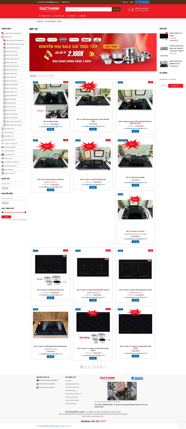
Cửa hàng (60, 16)
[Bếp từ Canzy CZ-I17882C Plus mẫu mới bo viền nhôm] (93, 311)
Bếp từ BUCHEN (10, 70)
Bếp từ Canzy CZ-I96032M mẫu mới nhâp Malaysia (50, 346)
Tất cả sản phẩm (50, 21)
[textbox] (14, 184)
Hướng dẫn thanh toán (72, 384)
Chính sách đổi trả (70, 403)
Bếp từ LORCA (10, 92)
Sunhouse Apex (80, 82)
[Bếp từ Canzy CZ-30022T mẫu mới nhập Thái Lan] (93, 253)
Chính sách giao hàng (71, 387)
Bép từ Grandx (10, 81)
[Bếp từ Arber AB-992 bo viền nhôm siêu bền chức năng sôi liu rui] (135, 84)
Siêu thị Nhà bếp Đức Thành (50, 426)
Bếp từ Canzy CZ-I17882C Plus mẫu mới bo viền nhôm (93, 349)
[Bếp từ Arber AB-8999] (50, 84)
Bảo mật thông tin (70, 390)
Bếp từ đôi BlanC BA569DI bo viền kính (51, 179)
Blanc (35, 140)
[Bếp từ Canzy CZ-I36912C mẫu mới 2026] (93, 142)
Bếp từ (6, 37)
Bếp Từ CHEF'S (10, 88)
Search (115, 9)
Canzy (78, 140)
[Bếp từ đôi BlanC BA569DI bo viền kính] (50, 142)
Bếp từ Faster (10, 62)
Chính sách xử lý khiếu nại (73, 394)
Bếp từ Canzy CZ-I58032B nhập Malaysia (50, 290)
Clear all (163, 85)
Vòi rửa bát (8, 151)
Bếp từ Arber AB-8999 (50, 121)
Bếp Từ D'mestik (11, 114)
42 (94, 367)
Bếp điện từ (8, 136)
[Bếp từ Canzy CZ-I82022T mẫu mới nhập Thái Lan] (135, 253)
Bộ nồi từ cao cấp (10, 143)
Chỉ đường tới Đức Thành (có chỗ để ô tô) (108, 402)
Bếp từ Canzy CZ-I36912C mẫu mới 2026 (93, 179)
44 (101, 367)
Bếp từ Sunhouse (11, 59)
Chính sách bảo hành (71, 397)
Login (131, 2)
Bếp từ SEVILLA (10, 55)
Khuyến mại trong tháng (11, 33)
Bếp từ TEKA (9, 110)
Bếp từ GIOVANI (11, 118)
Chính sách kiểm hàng (71, 400)
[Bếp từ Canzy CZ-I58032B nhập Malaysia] (50, 253)
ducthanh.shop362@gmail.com (48, 2)
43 (98, 367)
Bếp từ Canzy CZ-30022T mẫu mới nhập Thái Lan (93, 290)
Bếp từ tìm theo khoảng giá (14, 40)
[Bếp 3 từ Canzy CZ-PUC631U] (135, 194)
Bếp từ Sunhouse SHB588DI (135, 177)
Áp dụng (5, 188)
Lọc (6, 217)
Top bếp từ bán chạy (12, 48)
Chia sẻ (72, 16)
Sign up (125, 2)
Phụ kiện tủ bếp (9, 166)
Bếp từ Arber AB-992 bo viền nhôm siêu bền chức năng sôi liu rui (135, 122)
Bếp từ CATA (10, 106)
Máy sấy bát (8, 169)
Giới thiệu (68, 381)
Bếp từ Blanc (10, 77)
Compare (174, 85)
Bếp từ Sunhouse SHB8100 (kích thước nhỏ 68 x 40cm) (93, 120)
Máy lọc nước (8, 173)
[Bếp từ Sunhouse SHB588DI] (135, 140)
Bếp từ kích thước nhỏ (12, 125)
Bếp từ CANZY (10, 51)
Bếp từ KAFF (9, 103)
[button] (145, 2)
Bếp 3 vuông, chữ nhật (12, 121)
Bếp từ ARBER (10, 95)
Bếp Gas (7, 158)
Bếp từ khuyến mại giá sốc (14, 44)
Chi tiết (50, 129)
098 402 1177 (66, 2)
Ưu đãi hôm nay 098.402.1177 (51, 127)
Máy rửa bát (8, 154)
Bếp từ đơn (8, 132)
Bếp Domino (8, 129)
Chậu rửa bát (8, 147)
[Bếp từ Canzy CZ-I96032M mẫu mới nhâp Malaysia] (50, 309)
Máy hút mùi (8, 140)
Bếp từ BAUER (10, 73)
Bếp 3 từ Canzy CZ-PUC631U (135, 231)
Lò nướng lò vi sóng (10, 162)
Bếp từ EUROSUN (11, 66)
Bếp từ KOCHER (10, 84)
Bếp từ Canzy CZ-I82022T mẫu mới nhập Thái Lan (135, 290)
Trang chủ (46, 16)
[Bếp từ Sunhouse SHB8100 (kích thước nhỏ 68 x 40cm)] (93, 82)
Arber (35, 82)
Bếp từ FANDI (10, 99)
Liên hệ (82, 16)
